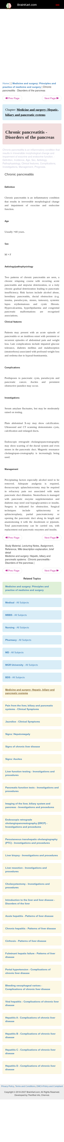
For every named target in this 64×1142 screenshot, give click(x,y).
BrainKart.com (27, 4)
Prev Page (13, 98)
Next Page (50, 98)
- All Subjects (14, 652)
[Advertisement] (32, 44)
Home (6, 83)
